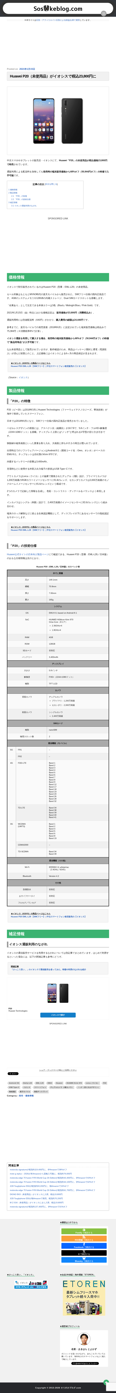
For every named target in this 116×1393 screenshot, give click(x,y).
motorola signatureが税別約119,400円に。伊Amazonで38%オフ (38, 1169)
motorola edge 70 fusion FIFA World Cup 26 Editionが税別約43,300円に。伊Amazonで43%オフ (52, 1178)
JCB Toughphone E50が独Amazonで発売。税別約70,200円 (36, 1198)
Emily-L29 (27, 1083)
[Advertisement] (58, 44)
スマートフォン (40, 1087)
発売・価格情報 (26, 1096)
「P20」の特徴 (19, 196)
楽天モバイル (25, 1091)
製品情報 (12, 193)
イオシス (23, 377)
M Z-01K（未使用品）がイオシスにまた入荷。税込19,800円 (37, 1202)
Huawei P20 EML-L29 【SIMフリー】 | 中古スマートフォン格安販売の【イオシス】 (48, 366)
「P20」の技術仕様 (21, 199)
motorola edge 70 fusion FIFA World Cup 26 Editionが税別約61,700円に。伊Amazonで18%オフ (52, 1190)
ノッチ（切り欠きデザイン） (89, 1087)
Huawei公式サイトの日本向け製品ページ (28, 554)
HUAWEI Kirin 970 (74, 1083)
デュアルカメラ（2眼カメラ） (61, 1087)
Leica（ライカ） (92, 1083)
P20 (104, 1083)
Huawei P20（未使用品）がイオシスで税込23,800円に (53, 76)
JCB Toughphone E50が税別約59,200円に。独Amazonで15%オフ (39, 1186)
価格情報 (12, 190)
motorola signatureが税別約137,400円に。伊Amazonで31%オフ (38, 1207)
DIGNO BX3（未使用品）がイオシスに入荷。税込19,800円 (36, 1194)
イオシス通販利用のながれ (23, 206)
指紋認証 (12, 1091)
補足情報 (12, 202)
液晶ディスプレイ (41, 1091)
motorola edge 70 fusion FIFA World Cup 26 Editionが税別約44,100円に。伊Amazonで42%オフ (52, 1182)
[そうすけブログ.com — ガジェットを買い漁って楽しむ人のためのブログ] (58, 8)
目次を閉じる (51, 184)
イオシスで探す (58, 1015)
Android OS (14, 1083)
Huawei (59, 1083)
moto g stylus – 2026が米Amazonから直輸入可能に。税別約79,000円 (41, 1174)
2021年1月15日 (27, 69)
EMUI (50, 1083)
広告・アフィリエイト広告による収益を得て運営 (58, 20)
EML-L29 (40, 1083)
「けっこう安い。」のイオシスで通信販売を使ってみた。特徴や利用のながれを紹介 (48, 969)
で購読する (84, 1233)
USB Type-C (14, 1087)
